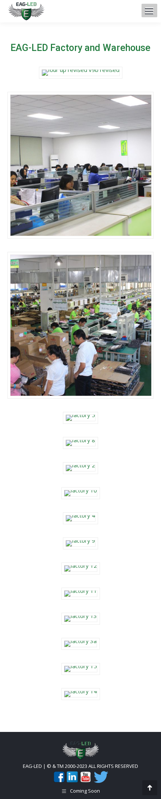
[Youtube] (85, 781)
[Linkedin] (72, 781)
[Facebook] (59, 781)
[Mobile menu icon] (149, 11)
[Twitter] (100, 781)
